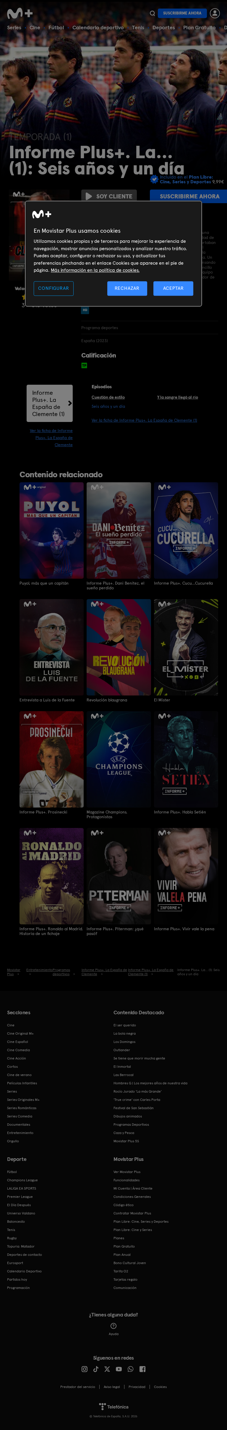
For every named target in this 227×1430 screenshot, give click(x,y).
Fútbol (56, 27)
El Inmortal (122, 1067)
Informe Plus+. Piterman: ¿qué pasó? (115, 931)
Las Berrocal (124, 1075)
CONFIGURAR (53, 288)
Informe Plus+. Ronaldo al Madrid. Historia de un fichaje (51, 931)
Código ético (124, 1205)
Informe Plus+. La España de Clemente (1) (48, 403)
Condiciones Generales (132, 1197)
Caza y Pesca (124, 1133)
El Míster (162, 700)
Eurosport (15, 1263)
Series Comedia (19, 1116)
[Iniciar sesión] (215, 13)
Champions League (22, 1180)
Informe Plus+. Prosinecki (43, 812)
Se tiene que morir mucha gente (139, 1058)
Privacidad (137, 1387)
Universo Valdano (21, 1213)
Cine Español (17, 1042)
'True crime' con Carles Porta (137, 1100)
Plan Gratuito (199, 27)
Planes (119, 1238)
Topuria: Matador (21, 1246)
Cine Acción (16, 1058)
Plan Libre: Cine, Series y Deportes (141, 1221)
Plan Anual (122, 1255)
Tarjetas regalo (125, 1279)
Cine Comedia (18, 1050)
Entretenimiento (20, 1133)
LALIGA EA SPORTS (21, 1188)
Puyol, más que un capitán (44, 583)
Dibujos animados (128, 1116)
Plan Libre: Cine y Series (133, 1230)
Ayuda (114, 1334)
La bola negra (125, 1033)
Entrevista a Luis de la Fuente (47, 700)
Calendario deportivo (98, 27)
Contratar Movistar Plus (132, 1213)
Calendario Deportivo (24, 1271)
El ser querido (125, 1025)
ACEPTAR (173, 288)
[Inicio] (22, 13)
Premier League (20, 1197)
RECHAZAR (127, 288)
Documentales (18, 1124)
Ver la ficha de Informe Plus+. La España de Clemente (51, 437)
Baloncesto (16, 1221)
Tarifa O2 (121, 1271)
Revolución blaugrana (107, 700)
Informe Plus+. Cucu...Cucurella (183, 583)
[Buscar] (152, 13)
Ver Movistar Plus (127, 1172)
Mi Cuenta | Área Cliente (133, 1188)
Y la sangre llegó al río (177, 397)
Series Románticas (21, 1108)
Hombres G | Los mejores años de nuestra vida (150, 1083)
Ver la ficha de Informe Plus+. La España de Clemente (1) (144, 420)
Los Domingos (124, 1042)
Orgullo (13, 1141)
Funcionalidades (127, 1180)
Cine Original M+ (20, 1033)
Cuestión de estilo (108, 397)
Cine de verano (19, 1075)
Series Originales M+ (23, 1100)
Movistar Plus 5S (126, 1141)
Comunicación (125, 1288)
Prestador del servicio (77, 1387)
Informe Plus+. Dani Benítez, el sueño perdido (115, 585)
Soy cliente (114, 196)
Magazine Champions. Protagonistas (107, 814)
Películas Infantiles (22, 1083)
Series (14, 27)
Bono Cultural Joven (130, 1263)
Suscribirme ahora (182, 13)
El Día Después (19, 1205)
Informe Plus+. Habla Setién (180, 812)
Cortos (12, 1067)
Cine (35, 27)
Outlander (122, 1050)
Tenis (138, 27)
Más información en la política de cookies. (95, 270)
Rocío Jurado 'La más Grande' (138, 1091)
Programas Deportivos (131, 1124)
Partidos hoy (17, 1279)
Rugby (12, 1238)
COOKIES (160, 1387)
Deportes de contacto (24, 1255)
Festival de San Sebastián (134, 1108)
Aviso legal (112, 1387)
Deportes (164, 27)
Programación (18, 1288)
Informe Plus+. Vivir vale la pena (184, 928)
